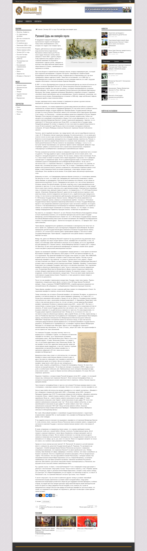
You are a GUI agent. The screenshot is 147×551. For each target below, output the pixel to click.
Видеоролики (21, 98)
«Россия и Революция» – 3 (65, 528)
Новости (29, 21)
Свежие (116, 61)
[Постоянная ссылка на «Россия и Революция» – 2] (87, 526)
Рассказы (19, 112)
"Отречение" (46, 501)
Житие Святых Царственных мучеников (27, 1)
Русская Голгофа (22, 54)
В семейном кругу (22, 43)
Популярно (106, 61)
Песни (18, 114)
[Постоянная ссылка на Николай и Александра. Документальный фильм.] (105, 100)
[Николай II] (29, 13)
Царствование (21, 41)
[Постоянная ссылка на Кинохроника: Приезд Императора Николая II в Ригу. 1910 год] (105, 93)
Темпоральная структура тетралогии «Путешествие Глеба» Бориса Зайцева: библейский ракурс (119, 67)
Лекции (19, 91)
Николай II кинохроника (115, 73)
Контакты (38, 21)
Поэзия (19, 109)
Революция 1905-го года (24, 45)
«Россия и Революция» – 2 (86, 528)
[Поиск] (130, 1)
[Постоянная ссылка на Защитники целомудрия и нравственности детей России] (105, 37)
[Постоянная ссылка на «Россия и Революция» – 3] (66, 526)
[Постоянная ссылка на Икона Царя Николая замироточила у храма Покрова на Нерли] (105, 55)
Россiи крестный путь (86, 506)
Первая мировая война (23, 50)
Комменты (126, 61)
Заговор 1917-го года (49, 29)
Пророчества (20, 73)
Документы (20, 69)
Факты (18, 71)
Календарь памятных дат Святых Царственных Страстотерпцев (58, 1)
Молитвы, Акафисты (23, 32)
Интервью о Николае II (23, 76)
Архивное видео (21, 85)
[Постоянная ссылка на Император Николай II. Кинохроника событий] (105, 85)
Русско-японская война (24, 47)
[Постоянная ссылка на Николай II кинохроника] (105, 78)
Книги (18, 107)
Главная (20, 21)
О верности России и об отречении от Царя (50, 507)
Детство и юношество (23, 38)
